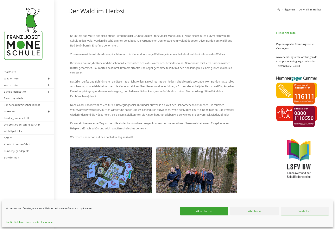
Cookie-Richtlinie (15, 222)
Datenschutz (32, 222)
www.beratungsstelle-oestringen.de (296, 57)
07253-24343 (292, 66)
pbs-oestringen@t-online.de (298, 61)
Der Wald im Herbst (310, 9)
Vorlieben (305, 211)
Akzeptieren (204, 211)
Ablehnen (254, 211)
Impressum (47, 222)
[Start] (278, 9)
